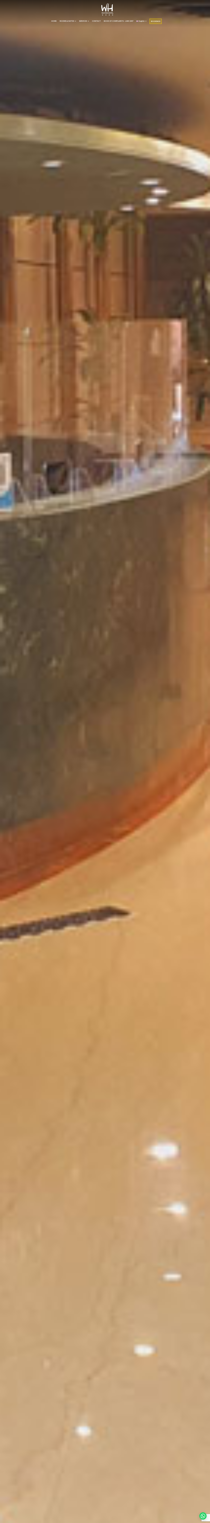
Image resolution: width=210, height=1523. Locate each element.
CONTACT (96, 21)
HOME (54, 21)
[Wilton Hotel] (105, 9)
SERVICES (83, 21)
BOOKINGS (155, 21)
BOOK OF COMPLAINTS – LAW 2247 (118, 21)
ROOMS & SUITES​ (67, 21)
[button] (203, 1516)
